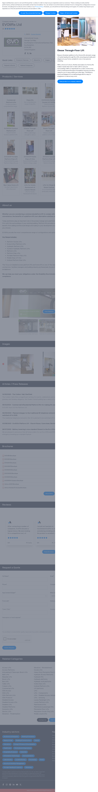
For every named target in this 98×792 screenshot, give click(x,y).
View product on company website (70, 81)
